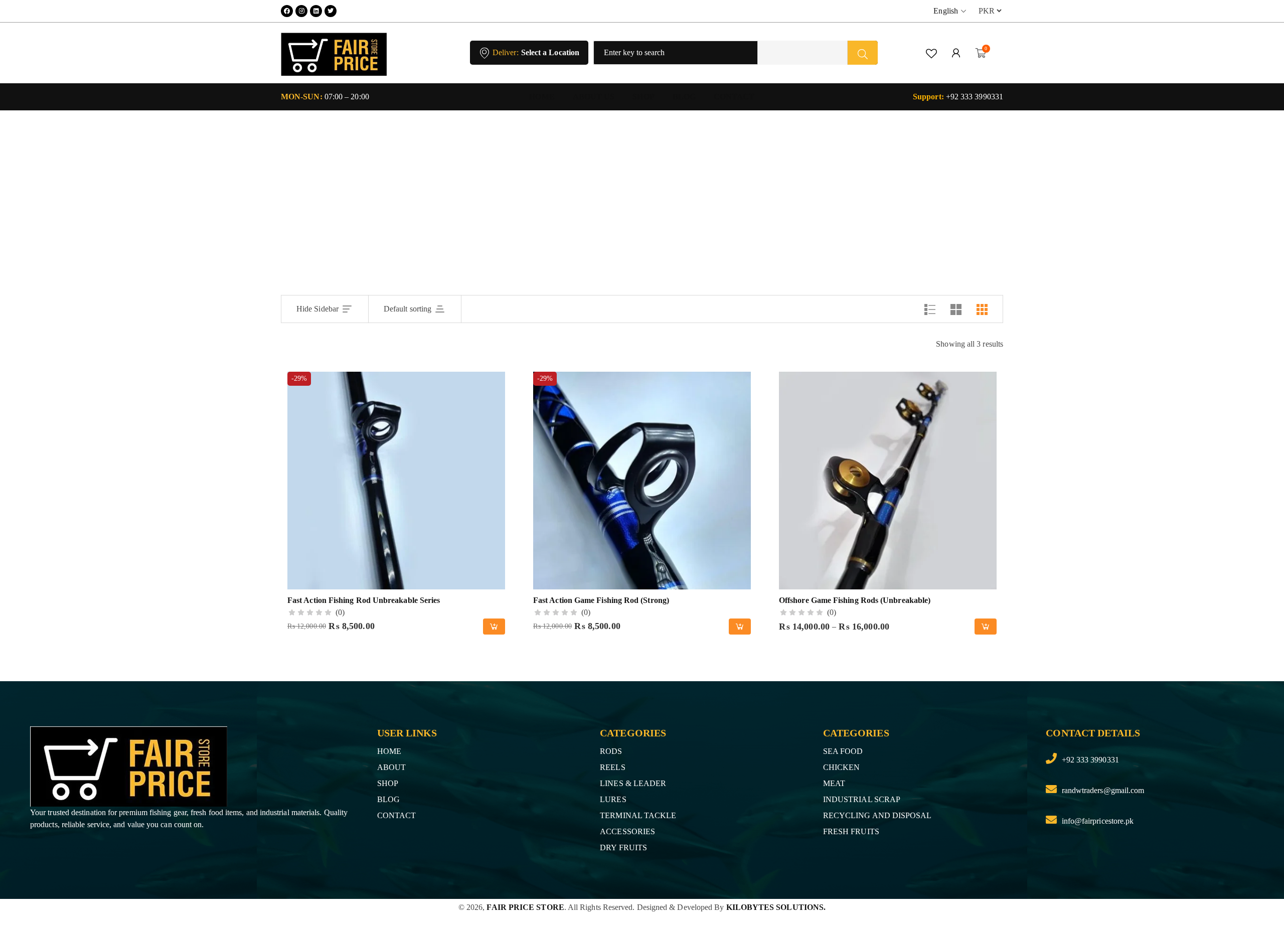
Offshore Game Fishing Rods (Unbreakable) (854, 600)
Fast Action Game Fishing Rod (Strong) (601, 600)
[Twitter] (331, 11)
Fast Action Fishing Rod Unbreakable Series (363, 600)
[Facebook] (287, 11)
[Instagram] (301, 11)
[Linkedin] (316, 11)
